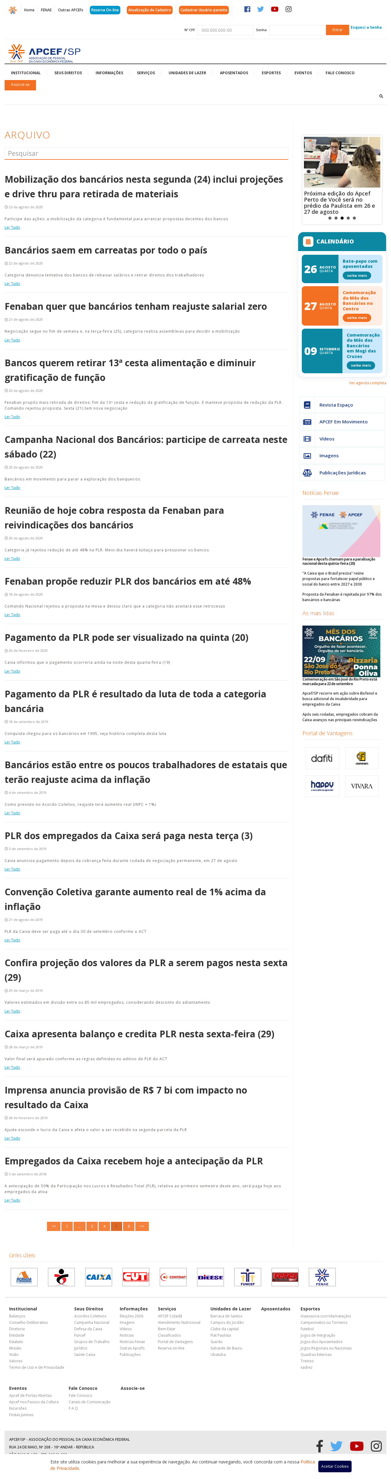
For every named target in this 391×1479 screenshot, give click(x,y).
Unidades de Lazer (187, 72)
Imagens (329, 455)
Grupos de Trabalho (92, 1341)
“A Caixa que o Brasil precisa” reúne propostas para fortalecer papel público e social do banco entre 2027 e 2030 (338, 579)
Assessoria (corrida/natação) (326, 1316)
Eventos (303, 72)
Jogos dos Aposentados (321, 1341)
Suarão (216, 1341)
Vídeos (327, 439)
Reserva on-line (171, 1348)
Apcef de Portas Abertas (30, 1395)
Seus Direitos (68, 72)
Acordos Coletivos (90, 1316)
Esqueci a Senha (366, 27)
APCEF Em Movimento (344, 421)
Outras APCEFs (70, 10)
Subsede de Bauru (226, 1348)
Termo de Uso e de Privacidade (36, 1367)
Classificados (169, 1335)
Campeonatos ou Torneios (324, 1322)
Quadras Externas (316, 1354)
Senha (261, 29)
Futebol (307, 1328)
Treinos (307, 1361)
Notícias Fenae (320, 492)
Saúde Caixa (84, 1354)
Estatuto (16, 1341)
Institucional (26, 72)
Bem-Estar (167, 1328)
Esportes (271, 72)
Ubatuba (218, 1354)
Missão (15, 1348)
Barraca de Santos (226, 1316)
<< (54, 1226)
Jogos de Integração (318, 1335)
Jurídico (80, 1348)
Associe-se (20, 84)
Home (29, 10)
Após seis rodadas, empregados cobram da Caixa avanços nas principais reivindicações (340, 717)
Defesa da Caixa (88, 1328)
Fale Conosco (340, 72)
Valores (15, 1361)
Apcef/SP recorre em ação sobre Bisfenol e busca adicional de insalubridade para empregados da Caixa (339, 699)
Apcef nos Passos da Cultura (34, 1401)
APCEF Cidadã (170, 1316)
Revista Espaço (336, 405)
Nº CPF (190, 29)
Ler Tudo (12, 227)
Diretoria (17, 1328)
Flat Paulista (220, 1335)
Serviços (146, 72)
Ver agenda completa (367, 382)
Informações (109, 72)
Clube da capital (224, 1328)
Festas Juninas (21, 1414)
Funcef (80, 1335)
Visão (14, 1354)
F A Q (73, 1408)
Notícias (127, 1335)
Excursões (18, 1408)
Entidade (16, 1335)
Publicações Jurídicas (343, 472)
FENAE (46, 10)
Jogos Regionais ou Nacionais (326, 1348)
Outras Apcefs (132, 1348)
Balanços (17, 1316)
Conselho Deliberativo (28, 1322)
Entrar (337, 29)
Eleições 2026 (131, 1316)
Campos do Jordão (227, 1322)
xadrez (306, 1367)
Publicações (130, 1354)
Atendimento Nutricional (179, 1322)
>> (142, 1226)
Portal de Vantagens (327, 733)
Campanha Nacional (91, 1322)
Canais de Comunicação (90, 1401)
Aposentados (234, 72)
